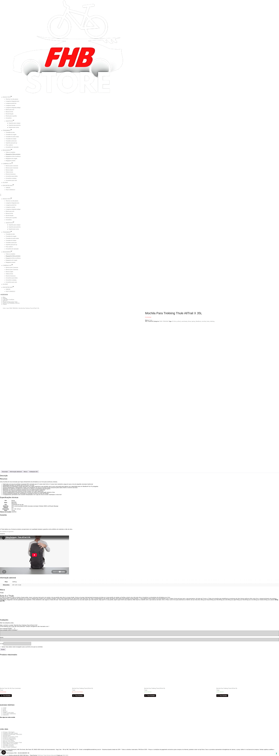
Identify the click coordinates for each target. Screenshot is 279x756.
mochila (204, 321)
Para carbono (9, 145)
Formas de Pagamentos (9, 739)
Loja (7, 308)
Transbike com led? (8, 745)
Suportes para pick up (11, 143)
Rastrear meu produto (9, 741)
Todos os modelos (10, 152)
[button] (3, 752)
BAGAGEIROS (7, 150)
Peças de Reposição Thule (10, 302)
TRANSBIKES (6, 130)
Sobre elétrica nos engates (10, 743)
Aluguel (5, 298)
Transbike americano (11, 140)
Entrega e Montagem (8, 732)
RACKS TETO (6, 97)
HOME (4, 708)
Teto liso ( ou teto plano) (12, 99)
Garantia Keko (7, 735)
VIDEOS (8, 187)
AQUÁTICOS (9, 121)
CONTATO (6, 715)
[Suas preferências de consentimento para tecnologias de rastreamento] (276, 753)
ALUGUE (5, 182)
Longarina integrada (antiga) (13, 107)
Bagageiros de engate (11, 158)
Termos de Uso (4, 755)
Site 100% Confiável (8, 746)
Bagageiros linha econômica (13, 156)
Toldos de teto (9, 172)
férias (189, 321)
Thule (150, 320)
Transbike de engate (11, 134)
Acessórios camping (11, 178)
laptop (193, 321)
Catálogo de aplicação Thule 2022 (12, 734)
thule (208, 321)
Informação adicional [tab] (16, 471)
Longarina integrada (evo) (12, 101)
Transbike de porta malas (12, 136)
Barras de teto (9, 111)
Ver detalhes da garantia (6, 531)
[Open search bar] (139, 192)
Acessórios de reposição (12, 147)
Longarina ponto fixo (11, 103)
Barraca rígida (9, 170)
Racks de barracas (10, 174)
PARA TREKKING (13, 308)
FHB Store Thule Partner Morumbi (46, 755)
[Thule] (11, 616)
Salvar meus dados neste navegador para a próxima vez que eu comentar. (22, 647)
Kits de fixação (9, 113)
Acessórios (9, 118)
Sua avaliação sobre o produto (9, 630)
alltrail (179, 321)
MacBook (198, 321)
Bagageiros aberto (10, 160)
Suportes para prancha (14, 125)
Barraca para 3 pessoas (12, 167)
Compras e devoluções (9, 738)
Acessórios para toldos (12, 176)
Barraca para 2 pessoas (12, 165)
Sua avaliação (4, 628)
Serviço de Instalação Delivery (11, 303)
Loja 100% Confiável (8, 299)
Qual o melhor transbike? (10, 747)
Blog (4, 297)
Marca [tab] (25, 471)
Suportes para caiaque (14, 123)
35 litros (174, 321)
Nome (1, 637)
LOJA (4, 709)
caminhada (184, 321)
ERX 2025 (65, 755)
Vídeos (5, 304)
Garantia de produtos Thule (10, 736)
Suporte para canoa (14, 127)
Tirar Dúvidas (7, 695)
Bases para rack (10, 109)
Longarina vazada (10, 105)
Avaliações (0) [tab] (33, 471)
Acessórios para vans (11, 180)
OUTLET (5, 300)
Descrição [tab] (5, 471)
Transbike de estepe (11, 138)
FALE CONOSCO (10, 189)
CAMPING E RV (7, 163)
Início (4, 308)
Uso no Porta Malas (8, 740)
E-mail (1, 643)
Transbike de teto (10, 132)
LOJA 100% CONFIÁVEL (9, 713)
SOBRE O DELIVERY (8, 712)
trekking (212, 321)
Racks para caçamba (11, 116)
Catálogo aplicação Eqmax (10, 733)
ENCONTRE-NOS (7, 185)
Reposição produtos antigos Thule (12, 742)
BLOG (4, 710)
